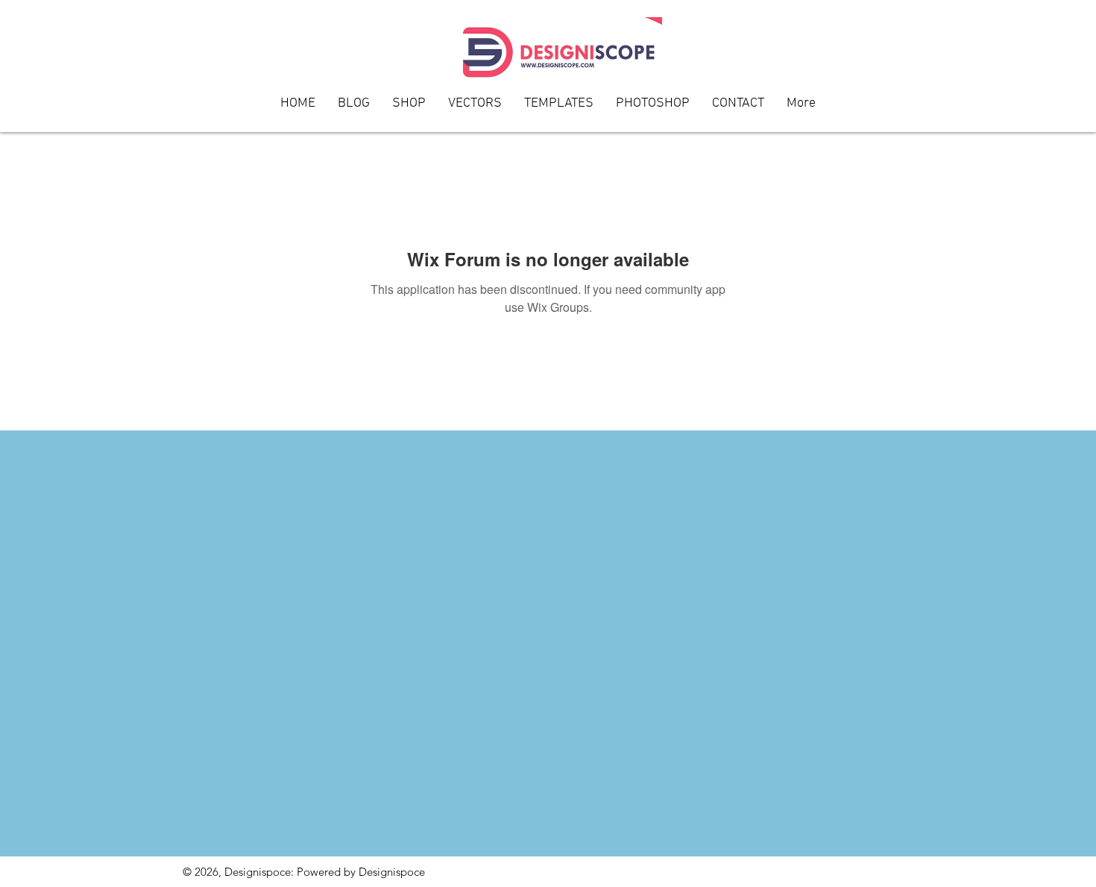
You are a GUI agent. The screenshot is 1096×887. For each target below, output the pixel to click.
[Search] (897, 66)
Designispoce (392, 872)
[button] (738, 108)
